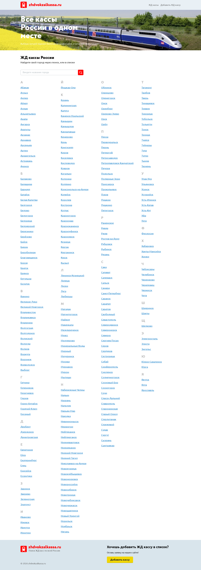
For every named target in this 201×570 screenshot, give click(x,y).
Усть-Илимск (149, 199)
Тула (144, 150)
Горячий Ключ (29, 408)
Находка (66, 416)
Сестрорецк (108, 356)
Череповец (148, 285)
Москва (65, 361)
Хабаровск (148, 246)
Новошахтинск (69, 510)
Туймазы (147, 145)
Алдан (24, 108)
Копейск (66, 194)
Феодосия (148, 233)
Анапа (24, 119)
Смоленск (107, 372)
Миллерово (68, 340)
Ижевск (25, 522)
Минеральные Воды (73, 345)
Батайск (25, 194)
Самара (105, 288)
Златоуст (26, 504)
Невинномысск (70, 421)
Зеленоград (27, 499)
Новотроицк (68, 494)
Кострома (66, 205)
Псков (104, 194)
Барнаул (25, 189)
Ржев (104, 233)
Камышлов (67, 126)
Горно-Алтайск (29, 403)
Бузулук (25, 283)
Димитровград (29, 437)
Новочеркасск (69, 505)
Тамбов (146, 92)
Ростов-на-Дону (110, 238)
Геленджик (27, 387)
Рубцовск (106, 244)
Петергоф (107, 152)
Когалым (66, 173)
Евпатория (27, 449)
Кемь (64, 142)
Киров (64, 152)
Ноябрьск (66, 526)
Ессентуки (26, 476)
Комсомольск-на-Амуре (74, 189)
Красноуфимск (69, 231)
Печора (105, 168)
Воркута (25, 354)
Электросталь (150, 338)
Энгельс (146, 349)
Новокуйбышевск (71, 474)
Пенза (104, 136)
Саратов (106, 309)
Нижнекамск (68, 447)
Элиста (145, 343)
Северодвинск (109, 324)
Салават (105, 272)
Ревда (104, 228)
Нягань (65, 531)
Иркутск (25, 527)
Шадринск (148, 308)
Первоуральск (109, 142)
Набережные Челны (73, 389)
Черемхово (148, 279)
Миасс (64, 335)
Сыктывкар (107, 445)
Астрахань (26, 161)
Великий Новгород (32, 307)
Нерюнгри (67, 426)
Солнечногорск (110, 377)
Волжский (27, 338)
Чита (144, 295)
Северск (106, 335)
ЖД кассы (154, 5)
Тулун (145, 155)
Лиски (64, 286)
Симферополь (109, 366)
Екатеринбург (29, 460)
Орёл (104, 124)
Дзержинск (27, 431)
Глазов (24, 398)
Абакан (25, 87)
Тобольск (147, 119)
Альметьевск (28, 113)
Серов (104, 345)
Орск (104, 119)
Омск (104, 103)
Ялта (144, 384)
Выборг (25, 370)
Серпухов (106, 351)
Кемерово (67, 136)
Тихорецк (147, 113)
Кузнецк (65, 241)
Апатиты (25, 129)
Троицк (146, 134)
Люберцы (66, 296)
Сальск (105, 282)
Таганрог (147, 87)
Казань (65, 100)
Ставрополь (108, 403)
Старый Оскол (109, 414)
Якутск (145, 379)
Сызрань (106, 440)
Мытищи (66, 377)
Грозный (26, 414)
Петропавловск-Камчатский (117, 163)
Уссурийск (147, 194)
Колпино (66, 184)
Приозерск (107, 184)
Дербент (26, 426)
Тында (145, 161)
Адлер (24, 98)
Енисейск (26, 470)
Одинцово (107, 92)
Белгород (26, 205)
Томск (145, 129)
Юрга (145, 367)
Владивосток (28, 312)
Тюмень (146, 166)
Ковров (65, 168)
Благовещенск (29, 257)
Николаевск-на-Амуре (73, 463)
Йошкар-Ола (68, 87)
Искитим (26, 532)
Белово (25, 210)
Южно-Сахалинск (152, 361)
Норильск (66, 521)
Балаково (26, 178)
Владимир (27, 322)
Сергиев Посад (110, 340)
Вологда (25, 343)
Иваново (26, 517)
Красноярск (68, 236)
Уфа (144, 215)
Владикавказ (28, 317)
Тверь (145, 98)
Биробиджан (28, 252)
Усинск (145, 189)
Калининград (68, 105)
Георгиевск (27, 393)
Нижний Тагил (69, 458)
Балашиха (26, 184)
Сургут (105, 435)
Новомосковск (69, 479)
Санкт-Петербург (111, 293)
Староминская (109, 408)
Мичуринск (67, 356)
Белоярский (28, 226)
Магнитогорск (69, 314)
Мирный (66, 351)
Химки (145, 256)
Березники (27, 231)
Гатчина (25, 382)
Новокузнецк (69, 468)
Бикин (24, 247)
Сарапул (106, 303)
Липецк (65, 280)
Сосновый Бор (109, 382)
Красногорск (68, 215)
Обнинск (106, 87)
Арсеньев (26, 145)
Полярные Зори (110, 178)
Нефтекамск (68, 431)
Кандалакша (68, 131)
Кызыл (65, 262)
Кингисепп (67, 147)
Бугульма (26, 278)
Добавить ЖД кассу (170, 5)
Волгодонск (28, 333)
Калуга (65, 110)
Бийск (24, 241)
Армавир (26, 140)
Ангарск (25, 124)
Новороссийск (69, 484)
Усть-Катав (148, 205)
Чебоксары (148, 269)
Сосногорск (108, 387)
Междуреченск (70, 330)
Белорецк (26, 220)
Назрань (66, 400)
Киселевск (67, 158)
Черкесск (147, 290)
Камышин (66, 121)
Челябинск (148, 274)
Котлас (65, 210)
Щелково (147, 326)
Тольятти (147, 124)
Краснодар (67, 220)
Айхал (24, 103)
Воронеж (26, 359)
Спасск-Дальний (110, 398)
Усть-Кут (146, 210)
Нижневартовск (70, 442)
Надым (65, 395)
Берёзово (26, 236)
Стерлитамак (108, 419)
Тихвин (146, 108)
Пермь (105, 147)
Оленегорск (108, 98)
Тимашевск (148, 103)
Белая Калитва (29, 199)
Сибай (104, 361)
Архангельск (28, 155)
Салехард (106, 277)
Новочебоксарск (70, 500)
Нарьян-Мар (68, 411)
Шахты (145, 313)
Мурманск (67, 366)
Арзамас (25, 134)
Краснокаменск (70, 226)
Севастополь (108, 319)
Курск (64, 257)
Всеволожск (28, 364)
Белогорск (27, 215)
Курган (65, 247)
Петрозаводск (109, 158)
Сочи (104, 393)
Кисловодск (68, 163)
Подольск (107, 173)
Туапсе (145, 140)
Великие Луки (29, 301)
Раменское (107, 223)
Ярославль (148, 390)
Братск (24, 268)
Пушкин (106, 199)
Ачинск (25, 166)
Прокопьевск (109, 189)
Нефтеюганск (69, 437)
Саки (104, 267)
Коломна (66, 178)
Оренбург (107, 108)
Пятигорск (107, 210)
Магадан (66, 309)
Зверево (25, 493)
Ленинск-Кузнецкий (72, 275)
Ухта (144, 220)
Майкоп (65, 319)
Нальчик (66, 405)
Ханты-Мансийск (151, 251)
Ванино (25, 296)
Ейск (23, 455)
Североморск (109, 330)
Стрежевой (107, 424)
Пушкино (106, 205)
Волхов (25, 348)
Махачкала (67, 324)
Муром (65, 372)
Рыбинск (106, 249)
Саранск (106, 298)
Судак (104, 429)
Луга (63, 291)
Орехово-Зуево (110, 113)
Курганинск (67, 252)
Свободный (108, 314)
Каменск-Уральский (72, 116)
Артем (24, 150)
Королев (66, 199)
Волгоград (27, 328)
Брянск (25, 273)
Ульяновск (148, 184)
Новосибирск (69, 489)
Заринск (25, 488)
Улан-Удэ (147, 178)
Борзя (24, 262)
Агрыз (24, 92)
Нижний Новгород (72, 452)
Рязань (105, 254)
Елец (23, 465)
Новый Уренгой (70, 516)
